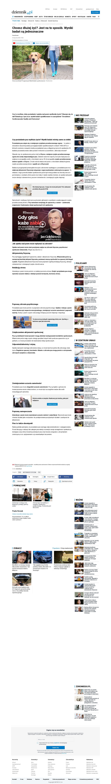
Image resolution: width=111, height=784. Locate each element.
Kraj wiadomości (67, 548)
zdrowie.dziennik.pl (22, 24)
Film (49, 771)
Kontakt (14, 779)
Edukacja (50, 766)
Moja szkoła (51, 767)
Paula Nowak (15, 35)
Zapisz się (55, 747)
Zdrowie (33, 771)
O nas (21, 779)
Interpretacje (15, 771)
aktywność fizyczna (29, 472)
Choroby (68, 769)
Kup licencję (29, 466)
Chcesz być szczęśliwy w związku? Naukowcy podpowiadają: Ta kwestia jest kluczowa (42, 505)
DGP (71, 9)
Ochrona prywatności (59, 779)
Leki (67, 766)
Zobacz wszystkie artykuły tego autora (22, 514)
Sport (32, 769)
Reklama (29, 779)
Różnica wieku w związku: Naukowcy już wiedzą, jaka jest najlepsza (50, 399)
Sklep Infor (14, 773)
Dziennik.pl (34, 759)
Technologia (34, 764)
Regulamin (46, 779)
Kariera (37, 779)
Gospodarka (34, 766)
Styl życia (68, 773)
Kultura (49, 775)
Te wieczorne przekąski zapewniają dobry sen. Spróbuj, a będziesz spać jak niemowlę (50, 320)
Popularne (56, 548)
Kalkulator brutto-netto (91, 771)
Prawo (67, 762)
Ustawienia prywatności (86, 779)
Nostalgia (24, 21)
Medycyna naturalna (71, 767)
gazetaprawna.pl (90, 9)
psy (39, 472)
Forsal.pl (14, 767)
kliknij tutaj (64, 753)
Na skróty (15, 759)
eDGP (13, 766)
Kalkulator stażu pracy (91, 766)
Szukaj (96, 12)
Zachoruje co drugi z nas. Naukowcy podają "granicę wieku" (20, 504)
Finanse (68, 764)
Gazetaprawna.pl (16, 764)
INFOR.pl (47, 9)
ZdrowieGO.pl (79, 9)
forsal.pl (55, 9)
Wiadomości (34, 767)
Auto (32, 762)
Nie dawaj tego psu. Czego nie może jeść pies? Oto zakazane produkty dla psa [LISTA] (52, 188)
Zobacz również (52, 193)
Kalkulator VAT (89, 767)
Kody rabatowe (51, 764)
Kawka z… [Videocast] (41, 21)
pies (19, 472)
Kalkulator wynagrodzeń (92, 773)
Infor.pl (14, 762)
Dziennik (14, 24)
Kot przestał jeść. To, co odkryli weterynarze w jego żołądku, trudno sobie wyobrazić (21, 518)
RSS (98, 779)
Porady (30, 24)
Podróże (33, 773)
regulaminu (56, 742)
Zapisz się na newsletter (42, 43)
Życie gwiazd (51, 769)
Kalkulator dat (89, 762)
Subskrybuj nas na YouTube (23, 43)
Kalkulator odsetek (90, 769)
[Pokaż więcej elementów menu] (98, 17)
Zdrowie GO (31, 21)
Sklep (97, 9)
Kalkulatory (89, 759)
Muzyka (50, 773)
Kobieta (50, 762)
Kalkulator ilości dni (90, 764)
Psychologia (69, 771)
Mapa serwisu (72, 779)
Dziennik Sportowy (53, 21)
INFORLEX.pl (64, 9)
